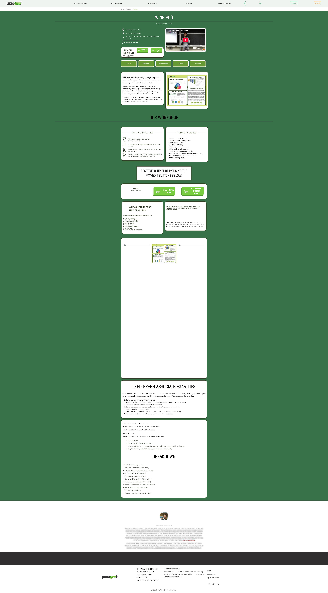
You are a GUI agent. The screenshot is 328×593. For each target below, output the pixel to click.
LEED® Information (116, 3)
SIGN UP (317, 3)
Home (122, 9)
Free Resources (152, 3)
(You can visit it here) (189, 540)
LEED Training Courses (80, 3)
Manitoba (128, 9)
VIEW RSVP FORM (173, 216)
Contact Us (189, 3)
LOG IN (294, 3)
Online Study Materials (224, 3)
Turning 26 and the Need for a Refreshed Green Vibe (184, 574)
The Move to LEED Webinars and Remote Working (183, 572)
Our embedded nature (172, 577)
